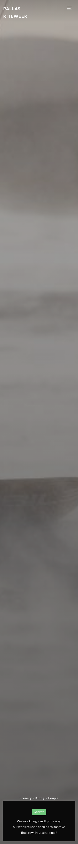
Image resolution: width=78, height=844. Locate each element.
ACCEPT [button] (39, 812)
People (53, 798)
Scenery (26, 798)
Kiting (40, 798)
